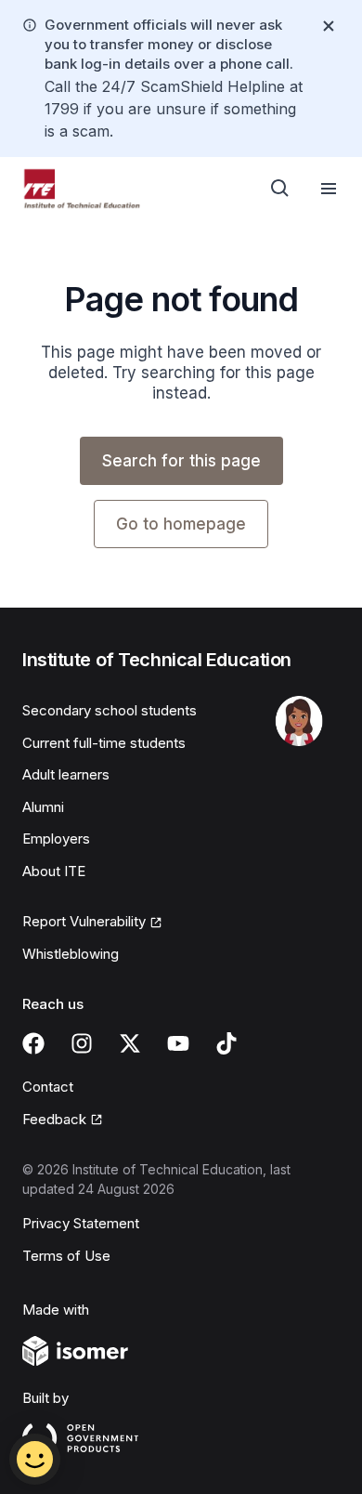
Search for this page (181, 461)
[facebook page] (33, 1043)
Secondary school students (109, 710)
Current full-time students (104, 743)
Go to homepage (181, 524)
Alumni (43, 807)
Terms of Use (66, 1256)
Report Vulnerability (84, 921)
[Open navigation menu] (328, 188)
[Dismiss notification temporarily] (328, 26)
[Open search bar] (280, 188)
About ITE (53, 871)
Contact (47, 1086)
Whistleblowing (70, 954)
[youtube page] (178, 1043)
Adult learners (66, 774)
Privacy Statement (80, 1223)
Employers (56, 838)
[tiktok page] (226, 1043)
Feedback (54, 1119)
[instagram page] (82, 1043)
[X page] (130, 1043)
